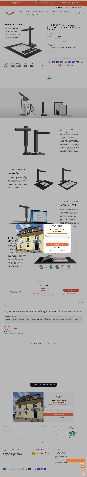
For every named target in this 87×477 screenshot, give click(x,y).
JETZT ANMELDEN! (57, 244)
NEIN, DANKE (57, 247)
